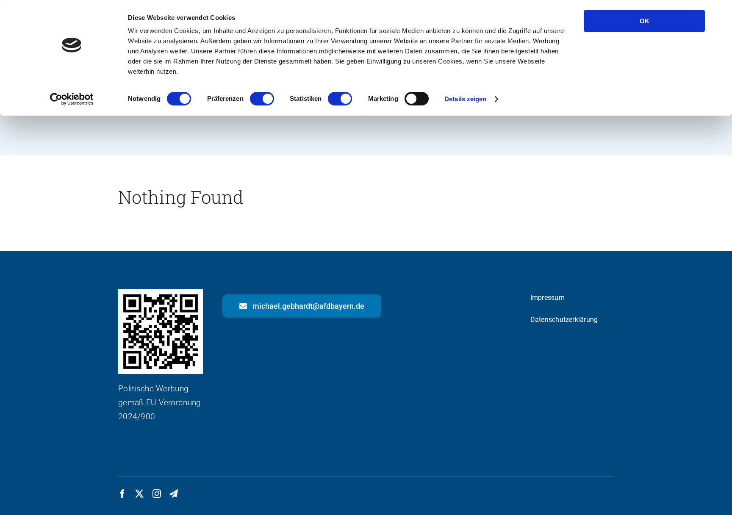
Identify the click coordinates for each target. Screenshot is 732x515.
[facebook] (122, 494)
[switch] (262, 98)
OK (644, 21)
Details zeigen (465, 98)
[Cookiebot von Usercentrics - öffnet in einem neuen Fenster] (72, 99)
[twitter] (139, 494)
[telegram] (173, 494)
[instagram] (156, 494)
